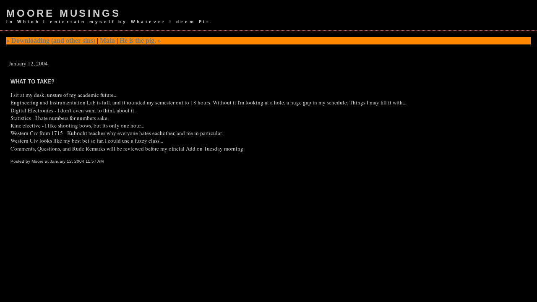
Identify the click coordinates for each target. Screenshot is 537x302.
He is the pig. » (140, 40)
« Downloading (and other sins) (50, 40)
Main (107, 40)
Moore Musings (63, 13)
